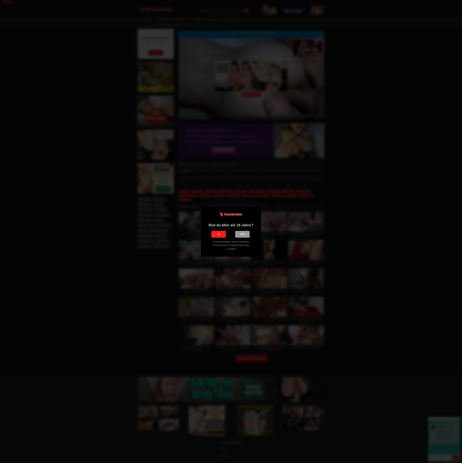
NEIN (242, 234)
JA (218, 234)
